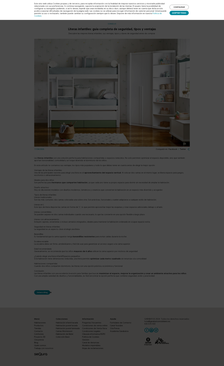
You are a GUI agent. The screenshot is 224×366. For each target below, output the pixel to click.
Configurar (179, 7)
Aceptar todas (179, 13)
